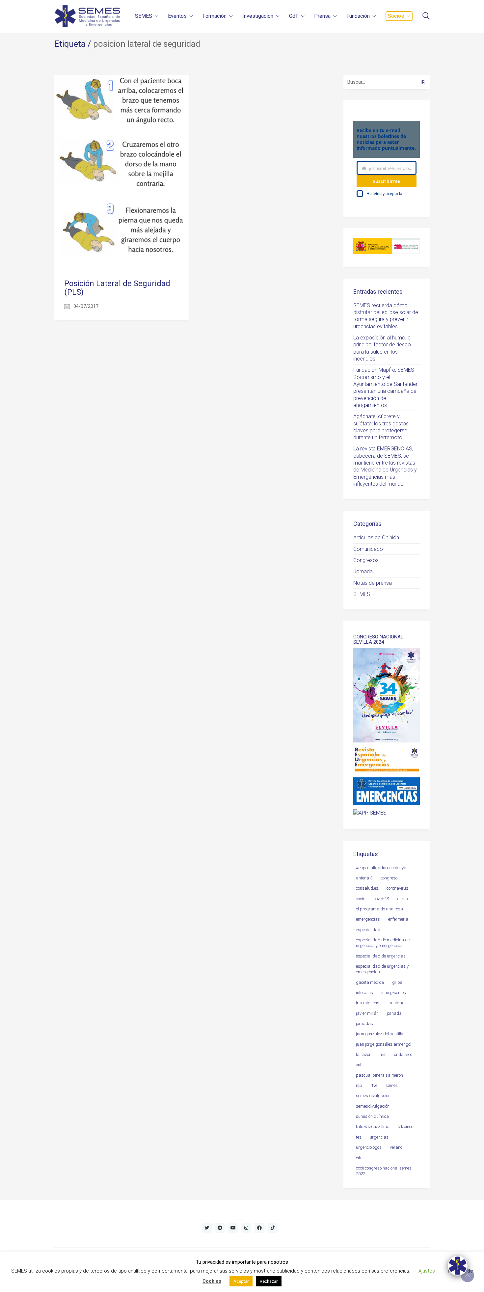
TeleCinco (405, 1126)
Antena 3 (364, 877)
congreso (389, 877)
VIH (358, 1157)
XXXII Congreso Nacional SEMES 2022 (384, 1171)
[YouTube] (233, 1228)
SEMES (361, 594)
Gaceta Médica (370, 982)
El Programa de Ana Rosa (379, 908)
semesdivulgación (373, 1106)
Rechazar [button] (269, 1281)
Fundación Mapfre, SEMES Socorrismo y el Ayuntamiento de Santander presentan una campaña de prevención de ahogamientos (385, 387)
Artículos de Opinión (376, 537)
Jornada (363, 571)
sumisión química (372, 1116)
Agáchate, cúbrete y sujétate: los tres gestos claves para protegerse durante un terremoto (381, 427)
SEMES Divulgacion (373, 1095)
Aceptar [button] (241, 1281)
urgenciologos (369, 1147)
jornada (394, 1013)
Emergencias (368, 919)
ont (359, 1064)
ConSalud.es (367, 888)
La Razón (363, 1054)
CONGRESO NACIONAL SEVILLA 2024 (378, 639)
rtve (373, 1085)
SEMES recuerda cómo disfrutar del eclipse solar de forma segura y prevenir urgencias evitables (385, 316)
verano (396, 1147)
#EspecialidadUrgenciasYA (381, 867)
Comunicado (368, 549)
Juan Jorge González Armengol (383, 1044)
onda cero (403, 1054)
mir (383, 1054)
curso (402, 898)
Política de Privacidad (385, 200)
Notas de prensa (372, 583)
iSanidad (396, 1002)
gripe (397, 982)
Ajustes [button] (426, 1271)
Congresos (366, 560)
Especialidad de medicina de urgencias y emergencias (383, 942)
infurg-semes (393, 992)
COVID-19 (381, 898)
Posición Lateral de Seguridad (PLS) (117, 288)
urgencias (379, 1137)
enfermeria (398, 919)
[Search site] (426, 16)
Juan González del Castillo (379, 1033)
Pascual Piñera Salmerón (379, 1075)
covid (360, 898)
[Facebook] (259, 1228)
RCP (359, 1085)
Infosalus (364, 992)
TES (359, 1137)
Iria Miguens (367, 1002)
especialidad (368, 929)
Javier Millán (367, 1013)
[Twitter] (207, 1228)
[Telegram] (220, 1228)
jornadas (364, 1023)
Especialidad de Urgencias (381, 956)
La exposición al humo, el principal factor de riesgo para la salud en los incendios (382, 348)
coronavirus (397, 888)
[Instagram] (246, 1228)
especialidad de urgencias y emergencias (382, 969)
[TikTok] (273, 1228)
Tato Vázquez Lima (373, 1126)
